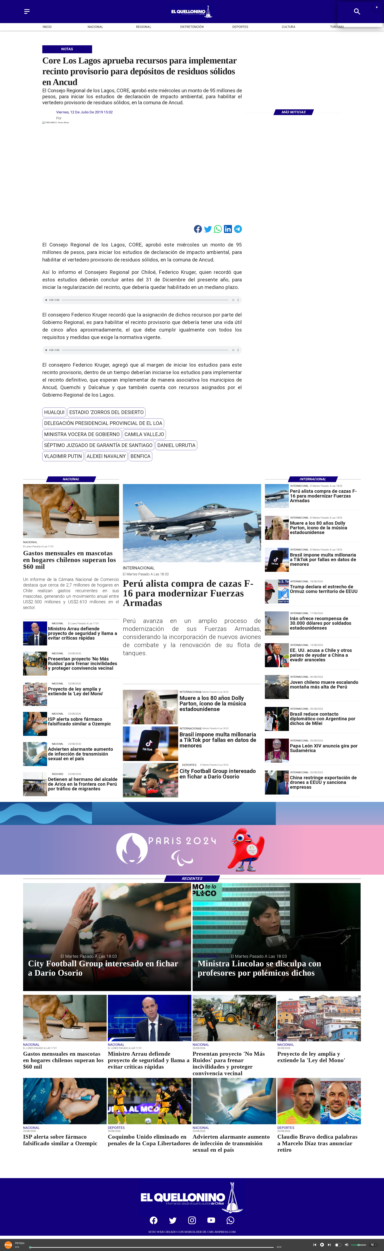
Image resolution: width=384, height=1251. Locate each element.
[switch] (338, 1245)
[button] (54, 412)
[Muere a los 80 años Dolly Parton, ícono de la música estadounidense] (277, 528)
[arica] (35, 784)
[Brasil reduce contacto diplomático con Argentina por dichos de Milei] (277, 719)
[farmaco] (35, 724)
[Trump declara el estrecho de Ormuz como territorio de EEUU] (277, 592)
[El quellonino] (192, 18)
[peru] (277, 687)
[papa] (277, 751)
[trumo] (277, 655)
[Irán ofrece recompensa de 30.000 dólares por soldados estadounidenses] (277, 623)
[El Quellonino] (27, 14)
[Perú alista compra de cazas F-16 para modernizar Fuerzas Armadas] (277, 496)
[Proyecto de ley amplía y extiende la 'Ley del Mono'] (35, 694)
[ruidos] (35, 664)
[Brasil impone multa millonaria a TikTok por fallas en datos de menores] (277, 560)
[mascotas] (71, 537)
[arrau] (35, 634)
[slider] (30, 1247)
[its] (35, 754)
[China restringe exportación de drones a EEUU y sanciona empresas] (277, 783)
